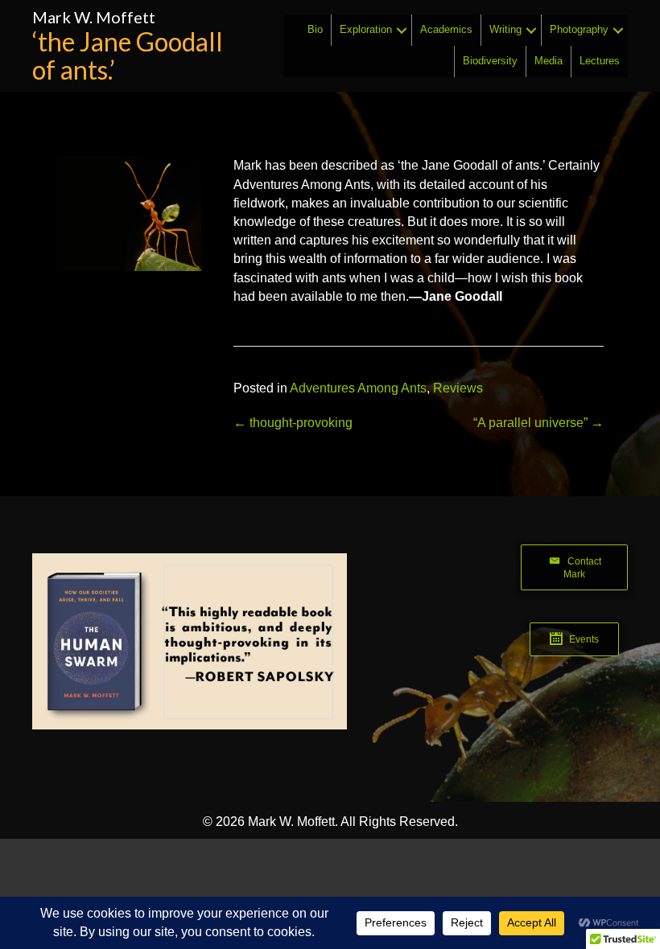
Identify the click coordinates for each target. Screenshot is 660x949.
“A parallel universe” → (538, 422)
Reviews (458, 388)
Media (548, 61)
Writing (505, 29)
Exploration (366, 29)
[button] (401, 30)
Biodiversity (490, 61)
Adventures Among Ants (358, 388)
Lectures (600, 61)
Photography (579, 29)
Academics (446, 29)
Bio (315, 29)
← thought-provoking (293, 422)
